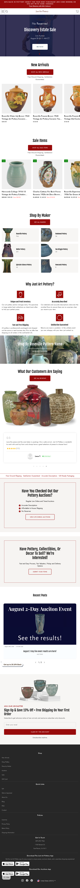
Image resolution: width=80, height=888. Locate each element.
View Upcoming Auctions (40, 517)
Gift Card (5, 779)
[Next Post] (44, 662)
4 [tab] (43, 466)
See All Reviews (40, 378)
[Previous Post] (35, 662)
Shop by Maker (6, 766)
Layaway (4, 819)
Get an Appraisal (7, 793)
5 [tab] (46, 466)
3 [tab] (40, 466)
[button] (2, 662)
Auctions (4, 770)
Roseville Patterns (40, 351)
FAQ (3, 806)
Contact (4, 810)
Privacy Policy (6, 824)
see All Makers (40, 222)
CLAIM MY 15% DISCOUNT (40, 732)
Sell (3, 788)
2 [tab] (37, 466)
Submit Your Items (40, 572)
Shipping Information (8, 832)
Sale (3, 775)
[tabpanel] (40, 35)
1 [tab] (39, 54)
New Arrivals (5, 757)
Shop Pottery (5, 762)
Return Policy (5, 828)
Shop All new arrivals (40, 72)
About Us (4, 797)
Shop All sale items (40, 148)
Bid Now (40, 47)
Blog (3, 801)
